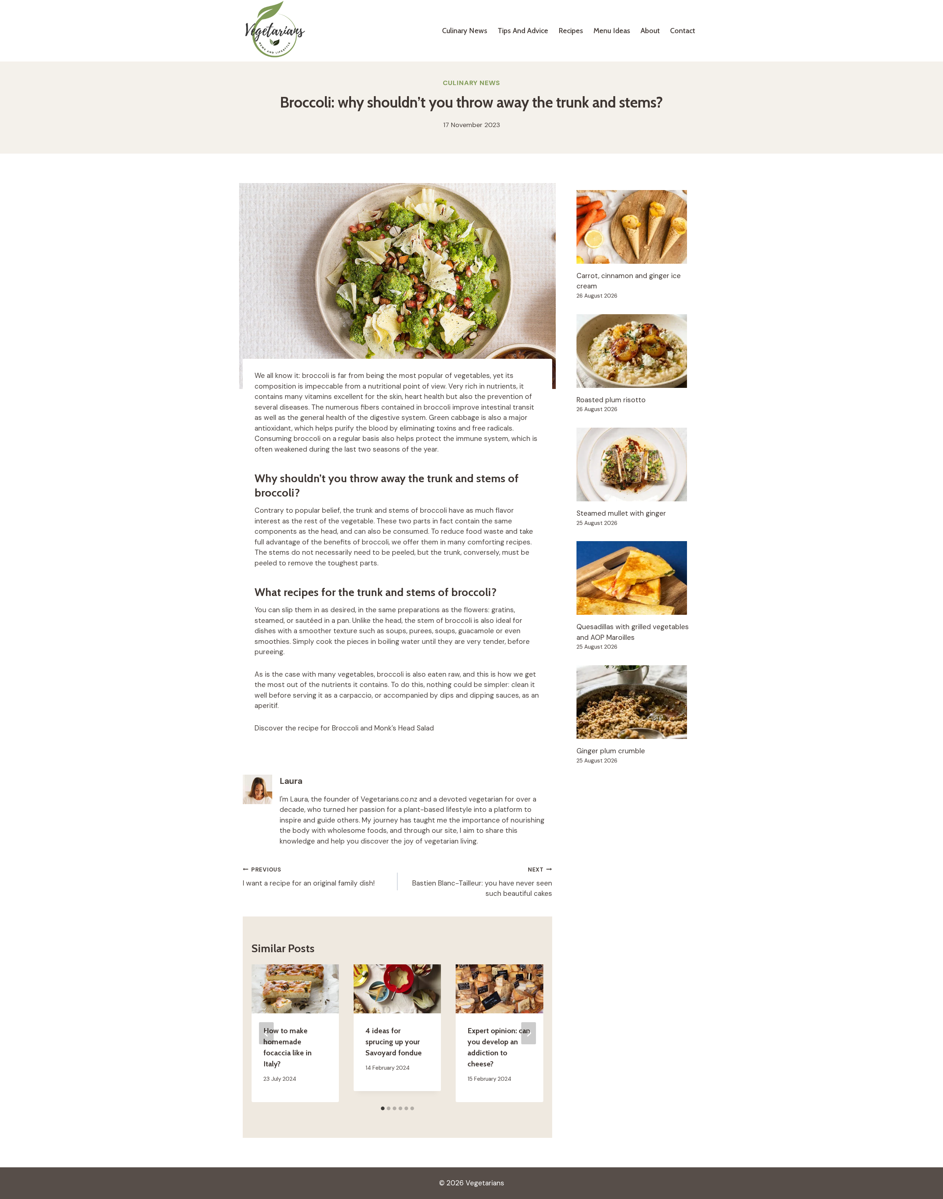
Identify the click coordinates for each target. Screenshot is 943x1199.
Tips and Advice (523, 30)
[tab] (383, 1108)
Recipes (570, 30)
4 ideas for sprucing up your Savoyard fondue (393, 1041)
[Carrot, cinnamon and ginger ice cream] (638, 227)
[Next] (528, 1033)
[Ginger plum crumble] (638, 702)
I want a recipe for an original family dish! (309, 877)
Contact (682, 30)
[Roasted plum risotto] (638, 351)
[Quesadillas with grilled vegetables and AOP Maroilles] (638, 578)
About (650, 30)
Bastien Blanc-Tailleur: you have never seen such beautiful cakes (482, 882)
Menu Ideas (611, 30)
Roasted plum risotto (611, 399)
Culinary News (464, 30)
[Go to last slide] (266, 1033)
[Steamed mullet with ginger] (638, 464)
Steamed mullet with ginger (621, 513)
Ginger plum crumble (610, 750)
